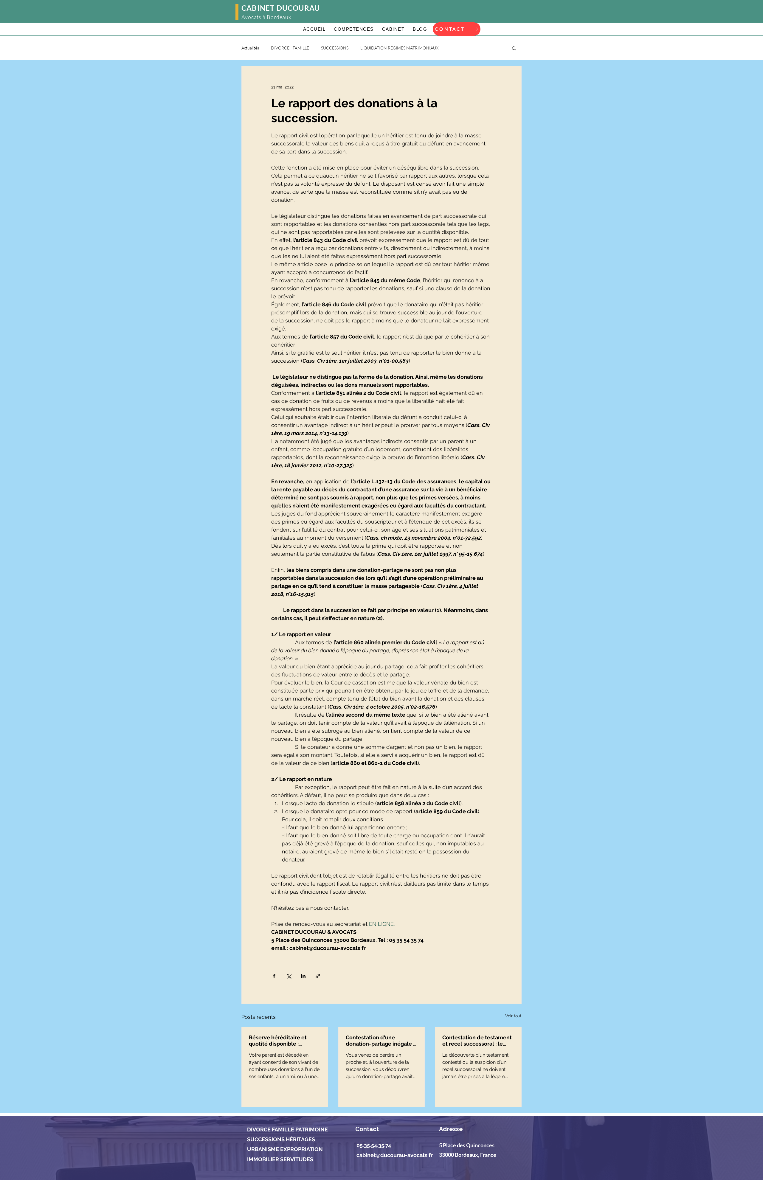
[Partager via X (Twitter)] (288, 976)
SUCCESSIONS (334, 47)
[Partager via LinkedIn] (303, 976)
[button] (514, 48)
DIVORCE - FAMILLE (290, 47)
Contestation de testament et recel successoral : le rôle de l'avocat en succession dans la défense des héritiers (477, 1040)
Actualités (250, 47)
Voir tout (513, 1015)
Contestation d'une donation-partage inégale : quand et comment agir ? (380, 1040)
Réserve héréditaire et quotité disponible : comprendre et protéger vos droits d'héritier (280, 1040)
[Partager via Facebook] (274, 976)
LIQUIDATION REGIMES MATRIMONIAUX (399, 47)
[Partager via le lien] (318, 976)
